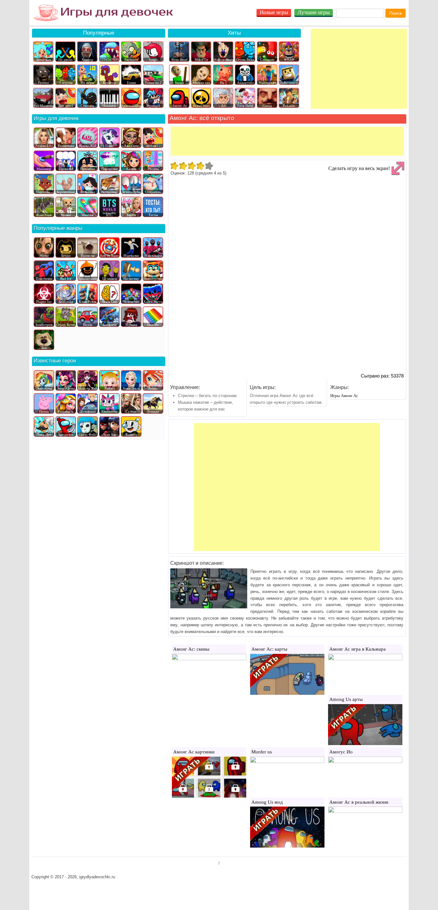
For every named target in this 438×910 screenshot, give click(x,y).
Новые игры (274, 12)
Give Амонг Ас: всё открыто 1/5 (174, 166)
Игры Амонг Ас (344, 395)
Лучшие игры (314, 12)
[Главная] (103, 12)
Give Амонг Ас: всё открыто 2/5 (183, 166)
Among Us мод (267, 802)
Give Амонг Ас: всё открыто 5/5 (209, 166)
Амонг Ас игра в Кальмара (357, 649)
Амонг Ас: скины (191, 649)
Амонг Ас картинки (194, 751)
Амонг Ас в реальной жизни (358, 802)
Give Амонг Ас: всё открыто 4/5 (200, 166)
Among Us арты (346, 699)
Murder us (261, 751)
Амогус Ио (341, 751)
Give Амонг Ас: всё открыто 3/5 (191, 166)
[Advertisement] (359, 69)
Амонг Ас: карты (269, 649)
